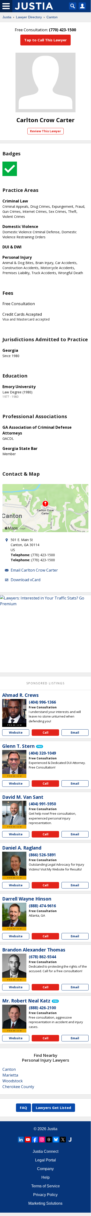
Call (45, 732)
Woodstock (12, 1081)
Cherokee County (18, 1086)
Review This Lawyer (45, 131)
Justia (6, 17)
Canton (52, 17)
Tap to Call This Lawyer (45, 40)
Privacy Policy (45, 1195)
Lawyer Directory (29, 17)
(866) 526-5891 (42, 854)
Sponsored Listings (45, 683)
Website (16, 732)
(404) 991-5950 (42, 803)
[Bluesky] (56, 1139)
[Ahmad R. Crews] (14, 711)
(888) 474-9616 (42, 905)
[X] (63, 1139)
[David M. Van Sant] (14, 813)
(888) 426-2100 (42, 1007)
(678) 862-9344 (42, 956)
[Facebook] (35, 1139)
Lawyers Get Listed (53, 1107)
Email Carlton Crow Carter (34, 570)
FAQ (23, 1107)
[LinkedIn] (21, 1139)
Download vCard (25, 579)
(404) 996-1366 (42, 702)
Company (45, 1169)
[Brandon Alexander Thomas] (14, 966)
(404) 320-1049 (42, 753)
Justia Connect (45, 1151)
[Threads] (49, 1139)
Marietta (10, 1075)
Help (45, 1177)
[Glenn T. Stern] (14, 762)
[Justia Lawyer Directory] (70, 1139)
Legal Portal (45, 1160)
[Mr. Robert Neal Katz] (14, 1017)
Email (75, 732)
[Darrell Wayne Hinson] (14, 915)
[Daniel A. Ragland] (14, 864)
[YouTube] (28, 1139)
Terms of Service (45, 1186)
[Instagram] (42, 1139)
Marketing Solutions (45, 1203)
